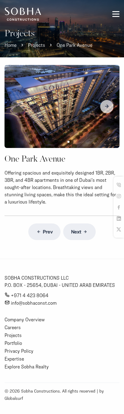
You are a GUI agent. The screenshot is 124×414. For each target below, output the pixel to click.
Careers (13, 327)
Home (11, 45)
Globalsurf (14, 398)
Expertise (14, 359)
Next (76, 232)
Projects (36, 45)
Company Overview (25, 319)
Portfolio (13, 343)
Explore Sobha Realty (27, 367)
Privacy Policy (19, 351)
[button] (106, 106)
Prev (47, 232)
